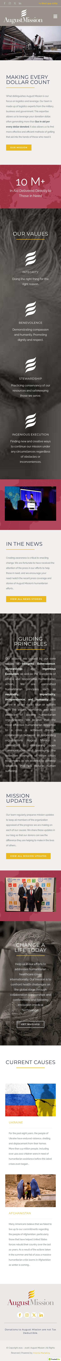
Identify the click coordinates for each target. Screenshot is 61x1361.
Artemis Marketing (41, 1353)
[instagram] (10, 3)
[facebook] (5, 3)
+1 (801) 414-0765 (48, 3)
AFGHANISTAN (20, 1213)
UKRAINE (16, 1122)
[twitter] (15, 3)
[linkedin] (20, 3)
